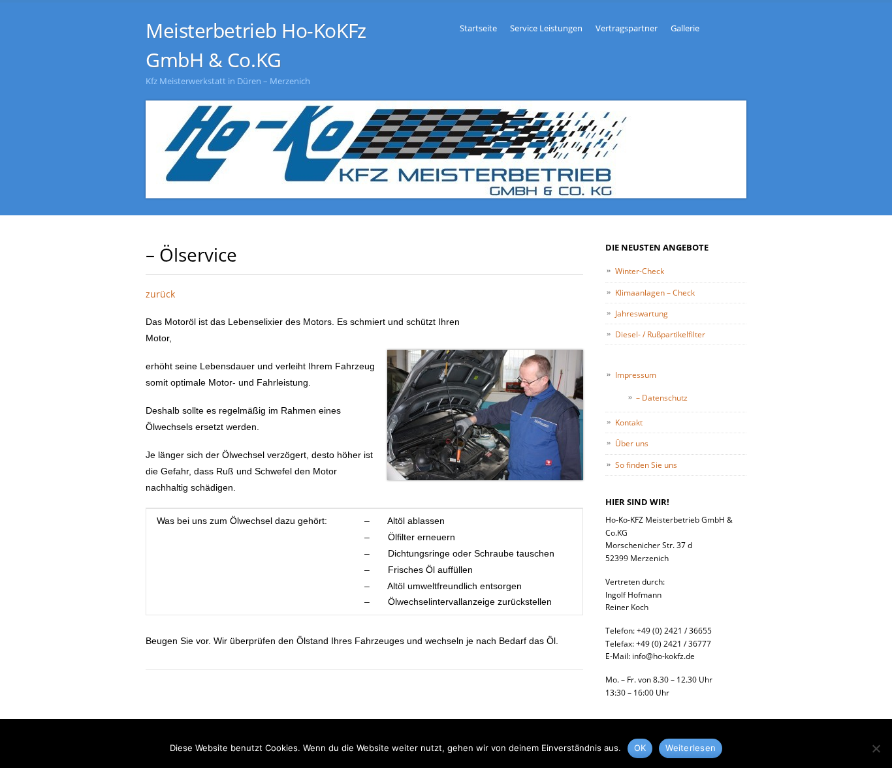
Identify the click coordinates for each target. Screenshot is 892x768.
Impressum (635, 374)
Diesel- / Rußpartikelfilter (660, 334)
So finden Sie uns (646, 464)
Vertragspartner (627, 28)
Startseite (478, 28)
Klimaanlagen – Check (655, 292)
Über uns (631, 443)
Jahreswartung (641, 313)
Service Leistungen (546, 28)
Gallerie (685, 28)
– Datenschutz (662, 397)
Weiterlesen (690, 748)
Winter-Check (639, 271)
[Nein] (875, 748)
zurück (160, 294)
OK (640, 748)
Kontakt (629, 422)
